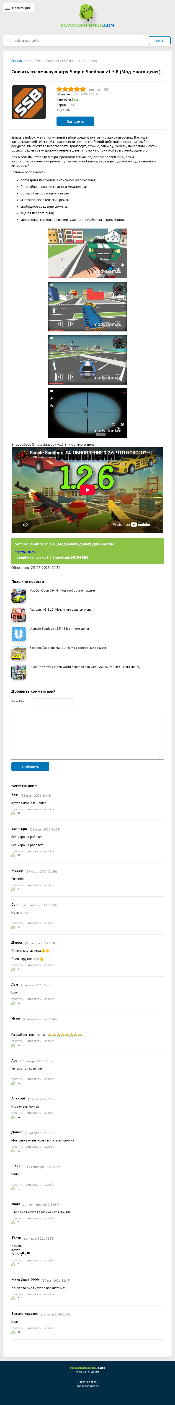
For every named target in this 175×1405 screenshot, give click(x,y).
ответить (17, 809)
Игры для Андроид (87, 1369)
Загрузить (75, 121)
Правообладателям (87, 1386)
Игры (75, 99)
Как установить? (25, 552)
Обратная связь (87, 1381)
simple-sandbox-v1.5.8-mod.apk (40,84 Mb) (52, 557)
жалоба (49, 809)
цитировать (33, 809)
